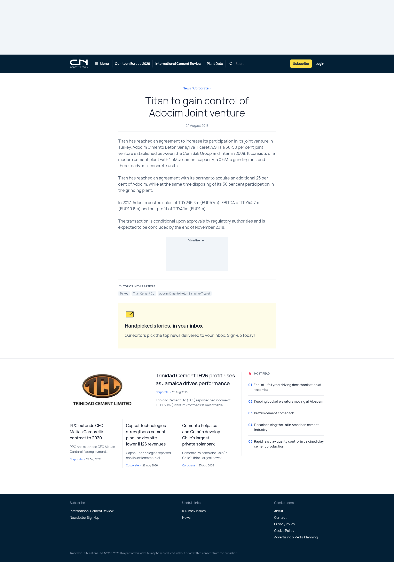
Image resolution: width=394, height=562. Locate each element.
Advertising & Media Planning (296, 537)
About (278, 511)
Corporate (200, 88)
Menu (104, 63)
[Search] (231, 64)
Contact (280, 517)
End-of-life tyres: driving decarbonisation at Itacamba (288, 387)
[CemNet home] (79, 63)
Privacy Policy (284, 524)
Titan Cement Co (143, 293)
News (187, 88)
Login (320, 63)
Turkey (124, 293)
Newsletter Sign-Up (84, 517)
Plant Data (215, 63)
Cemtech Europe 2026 (132, 63)
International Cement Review (178, 63)
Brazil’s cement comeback (274, 413)
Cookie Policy (284, 530)
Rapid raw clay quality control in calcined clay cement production (289, 444)
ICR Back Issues (194, 511)
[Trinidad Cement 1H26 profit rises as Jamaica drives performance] (109, 390)
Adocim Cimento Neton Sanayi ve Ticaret (184, 293)
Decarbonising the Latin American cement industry (286, 427)
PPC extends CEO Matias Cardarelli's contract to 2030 (87, 432)
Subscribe (301, 63)
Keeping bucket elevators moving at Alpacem (288, 401)
